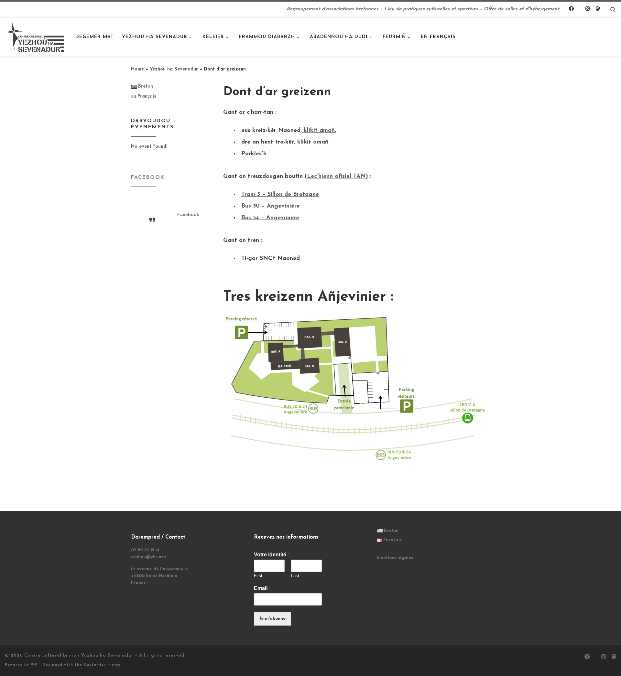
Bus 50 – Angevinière (270, 206)
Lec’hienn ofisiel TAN (336, 176)
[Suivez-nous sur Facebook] (571, 9)
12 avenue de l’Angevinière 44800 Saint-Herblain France (159, 576)
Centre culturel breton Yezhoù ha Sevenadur (79, 655)
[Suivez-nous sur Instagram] (587, 9)
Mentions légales (395, 558)
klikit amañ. (319, 131)
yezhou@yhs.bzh (148, 557)
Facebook (147, 177)
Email (262, 588)
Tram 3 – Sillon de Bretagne (280, 195)
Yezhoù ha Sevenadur (174, 69)
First (258, 575)
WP (34, 665)
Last (295, 575)
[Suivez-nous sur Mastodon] (597, 9)
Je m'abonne (272, 619)
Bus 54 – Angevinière (270, 218)
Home (137, 69)
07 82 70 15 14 (145, 550)
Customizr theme (102, 665)
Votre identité (271, 554)
